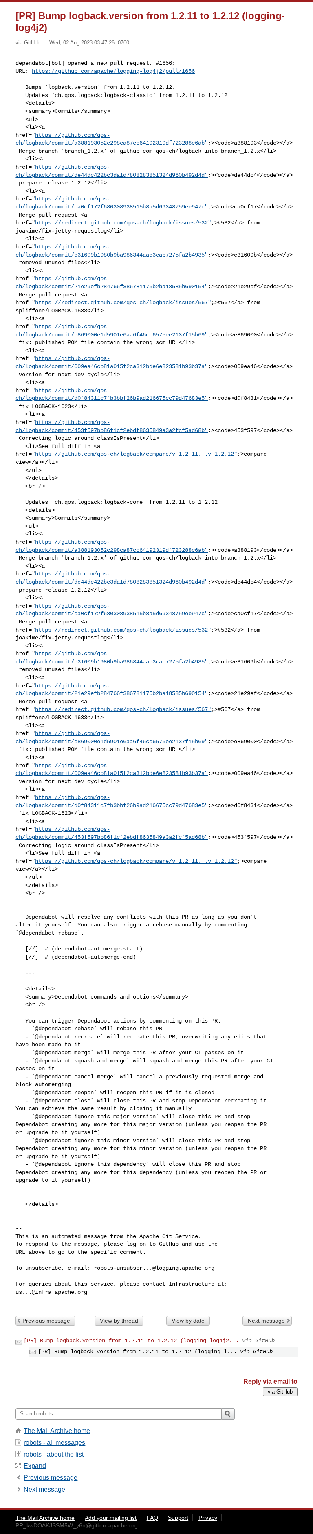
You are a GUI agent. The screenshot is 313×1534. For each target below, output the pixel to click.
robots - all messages (54, 1442)
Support (178, 1517)
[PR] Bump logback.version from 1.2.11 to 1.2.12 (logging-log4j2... (131, 1340)
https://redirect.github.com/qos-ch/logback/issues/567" (123, 302)
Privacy (207, 1517)
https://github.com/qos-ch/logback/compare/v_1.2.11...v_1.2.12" (136, 454)
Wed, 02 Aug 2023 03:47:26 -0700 (89, 43)
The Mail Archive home (57, 1430)
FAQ (152, 1517)
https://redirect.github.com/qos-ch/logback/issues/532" (123, 222)
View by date (188, 1320)
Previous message (46, 1320)
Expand (35, 1465)
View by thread (119, 1320)
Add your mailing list (111, 1517)
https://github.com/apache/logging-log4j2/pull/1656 (113, 71)
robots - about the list (54, 1454)
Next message (266, 1320)
